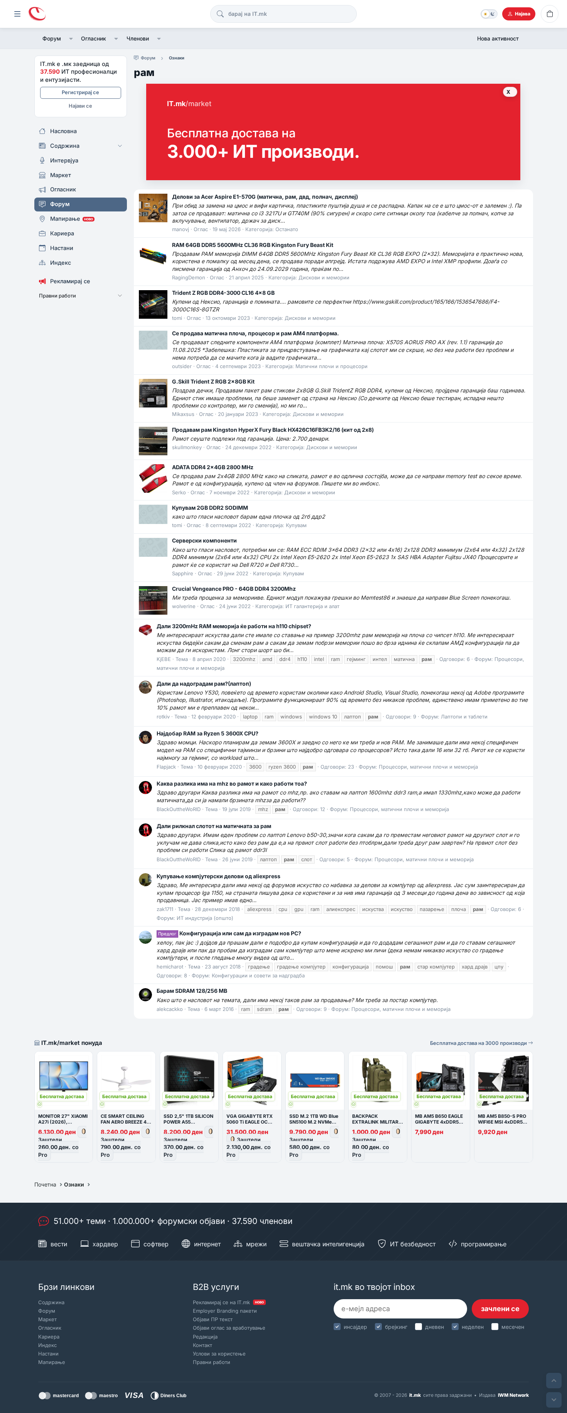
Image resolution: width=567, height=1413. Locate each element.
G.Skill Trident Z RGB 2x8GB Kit (213, 381)
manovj (180, 229)
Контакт (202, 1345)
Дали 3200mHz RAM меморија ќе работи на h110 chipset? (234, 626)
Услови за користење (219, 1353)
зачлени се (500, 1309)
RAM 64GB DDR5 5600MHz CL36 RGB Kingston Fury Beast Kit (252, 245)
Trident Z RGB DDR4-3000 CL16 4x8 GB (223, 292)
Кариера (48, 1337)
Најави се (80, 106)
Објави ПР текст (213, 1319)
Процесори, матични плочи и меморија (428, 767)
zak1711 (165, 909)
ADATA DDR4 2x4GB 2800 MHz (212, 467)
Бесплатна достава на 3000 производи (479, 1043)
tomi (177, 318)
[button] (71, 39)
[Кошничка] (550, 14)
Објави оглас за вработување (229, 1328)
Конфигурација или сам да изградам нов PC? (229, 933)
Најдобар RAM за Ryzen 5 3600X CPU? (207, 733)
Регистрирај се (80, 92)
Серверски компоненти (204, 540)
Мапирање (51, 1362)
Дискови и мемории (324, 277)
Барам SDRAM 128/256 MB (192, 990)
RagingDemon (188, 277)
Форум (51, 38)
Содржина (51, 1302)
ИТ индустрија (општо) (205, 918)
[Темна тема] (489, 14)
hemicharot (170, 966)
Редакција (205, 1337)
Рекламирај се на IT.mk (228, 1302)
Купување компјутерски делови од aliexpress (218, 876)
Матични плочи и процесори (331, 366)
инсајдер (355, 1326)
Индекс (47, 1345)
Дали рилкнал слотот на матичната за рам (214, 826)
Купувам (296, 525)
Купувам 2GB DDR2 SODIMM (210, 507)
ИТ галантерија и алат (312, 606)
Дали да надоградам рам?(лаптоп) (204, 683)
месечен (512, 1326)
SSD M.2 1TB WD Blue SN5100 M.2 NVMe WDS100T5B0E (313, 1122)
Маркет (47, 1319)
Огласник (93, 38)
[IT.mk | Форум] (37, 14)
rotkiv (163, 716)
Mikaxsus (183, 414)
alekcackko (170, 1009)
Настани (48, 1353)
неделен (473, 1326)
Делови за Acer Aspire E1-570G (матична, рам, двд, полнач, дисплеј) (265, 196)
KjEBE (164, 659)
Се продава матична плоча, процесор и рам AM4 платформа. (255, 333)
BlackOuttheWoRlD (179, 809)
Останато (286, 229)
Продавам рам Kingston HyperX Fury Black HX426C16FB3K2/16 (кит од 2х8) (273, 429)
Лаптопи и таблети (464, 716)
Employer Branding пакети (225, 1311)
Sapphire (182, 573)
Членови (138, 38)
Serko (179, 492)
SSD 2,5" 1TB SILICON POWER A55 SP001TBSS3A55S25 (188, 1122)
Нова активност (498, 38)
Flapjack (166, 767)
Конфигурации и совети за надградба (258, 975)
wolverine (184, 606)
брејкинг (396, 1326)
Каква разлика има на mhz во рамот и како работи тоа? (232, 783)
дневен (434, 1326)
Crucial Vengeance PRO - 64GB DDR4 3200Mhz (234, 588)
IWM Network (513, 1395)
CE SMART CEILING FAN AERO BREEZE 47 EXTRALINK (125, 1122)
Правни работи (211, 1362)
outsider (182, 366)
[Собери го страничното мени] (17, 13)
